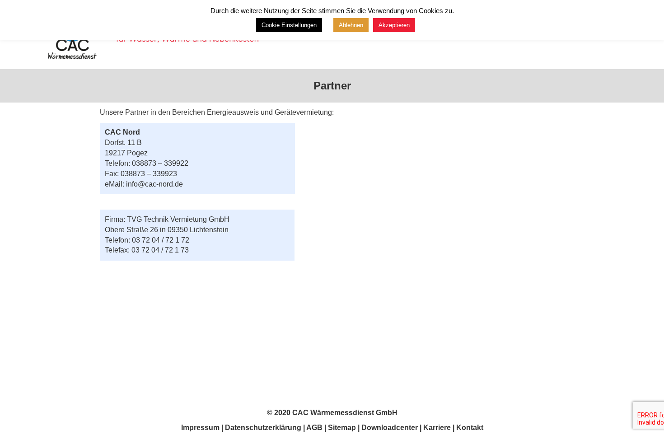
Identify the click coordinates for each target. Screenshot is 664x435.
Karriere (437, 427)
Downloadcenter (389, 427)
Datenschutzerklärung (264, 427)
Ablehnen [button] (351, 25)
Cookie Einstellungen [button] (289, 25)
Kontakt (469, 427)
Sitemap (342, 427)
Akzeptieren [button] (394, 25)
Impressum (200, 427)
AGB (314, 427)
